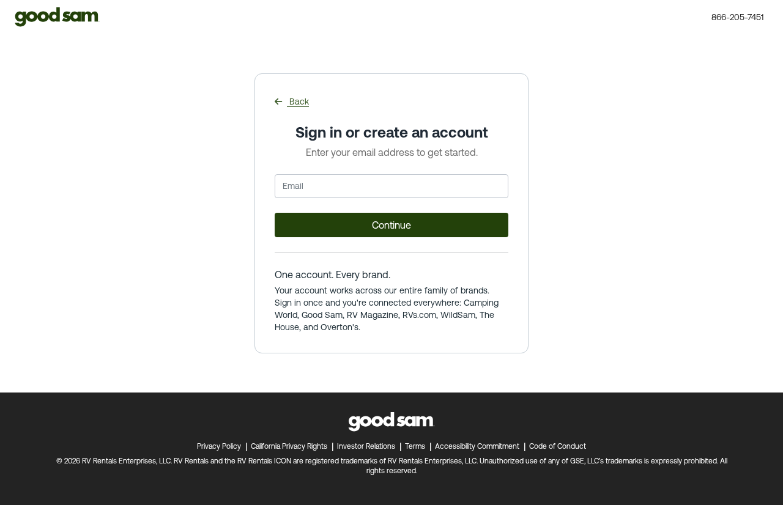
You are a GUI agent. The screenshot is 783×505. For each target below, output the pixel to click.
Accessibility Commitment (477, 446)
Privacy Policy (219, 446)
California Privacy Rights (289, 446)
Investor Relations (366, 446)
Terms (415, 446)
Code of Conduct (557, 446)
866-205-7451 (739, 17)
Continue (391, 224)
